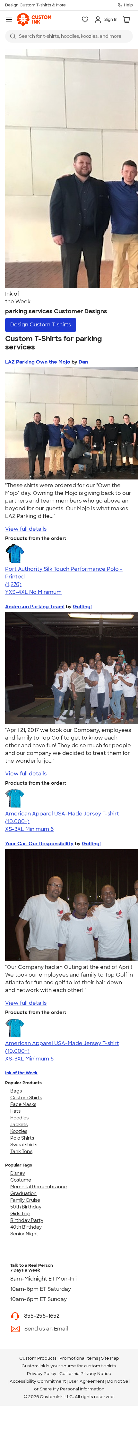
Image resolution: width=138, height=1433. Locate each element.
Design (40, 324)
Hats (15, 1111)
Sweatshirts (23, 1145)
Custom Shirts (26, 1098)
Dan (83, 362)
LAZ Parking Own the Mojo (37, 362)
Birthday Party (26, 1220)
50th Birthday (25, 1207)
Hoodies (19, 1118)
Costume (20, 1180)
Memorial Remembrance (38, 1187)
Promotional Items (78, 1358)
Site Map (110, 1358)
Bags (16, 1091)
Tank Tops (21, 1151)
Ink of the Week (21, 1073)
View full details (26, 529)
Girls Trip (20, 1213)
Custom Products (37, 1358)
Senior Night (24, 1234)
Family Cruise (25, 1200)
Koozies (18, 1131)
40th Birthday (26, 1227)
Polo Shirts (22, 1138)
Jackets (19, 1124)
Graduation (23, 1193)
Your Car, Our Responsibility (39, 843)
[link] (34, 19)
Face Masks (23, 1104)
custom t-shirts (100, 1366)
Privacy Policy (41, 1373)
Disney (17, 1173)
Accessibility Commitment (38, 1381)
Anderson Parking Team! (35, 606)
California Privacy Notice (85, 1373)
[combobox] (69, 36)
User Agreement (86, 1381)
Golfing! (82, 606)
